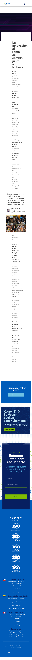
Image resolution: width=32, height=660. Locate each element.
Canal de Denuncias (16, 633)
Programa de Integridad (16, 631)
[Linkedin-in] (9, 652)
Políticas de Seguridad (16, 635)
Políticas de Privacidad (16, 637)
